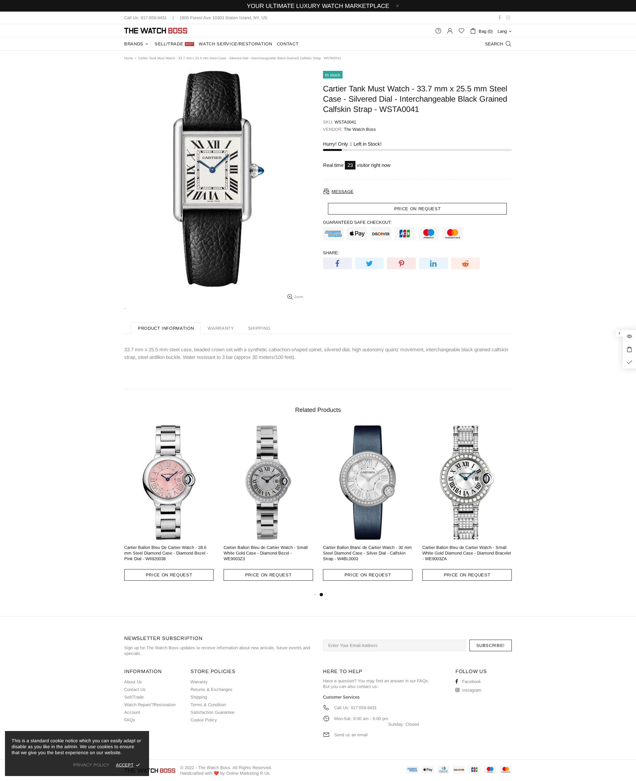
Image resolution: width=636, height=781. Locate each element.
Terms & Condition (208, 704)
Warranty (199, 681)
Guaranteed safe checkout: (357, 222)
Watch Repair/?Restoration (150, 704)
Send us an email (351, 734)
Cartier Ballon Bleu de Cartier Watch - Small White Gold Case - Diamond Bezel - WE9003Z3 (266, 553)
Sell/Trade (134, 697)
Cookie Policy (203, 719)
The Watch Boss (155, 30)
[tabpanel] (367, 508)
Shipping (198, 697)
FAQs (129, 719)
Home (128, 58)
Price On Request (169, 574)
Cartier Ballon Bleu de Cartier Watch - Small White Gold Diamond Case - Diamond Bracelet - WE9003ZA (466, 553)
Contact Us (135, 689)
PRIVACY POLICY (91, 764)
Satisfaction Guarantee (212, 712)
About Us (133, 681)
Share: (331, 252)
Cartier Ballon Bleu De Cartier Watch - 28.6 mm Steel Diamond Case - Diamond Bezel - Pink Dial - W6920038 (166, 553)
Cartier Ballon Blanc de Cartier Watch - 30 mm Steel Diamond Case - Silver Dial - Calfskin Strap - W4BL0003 (367, 553)
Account (132, 712)
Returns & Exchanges (211, 689)
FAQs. (423, 680)
